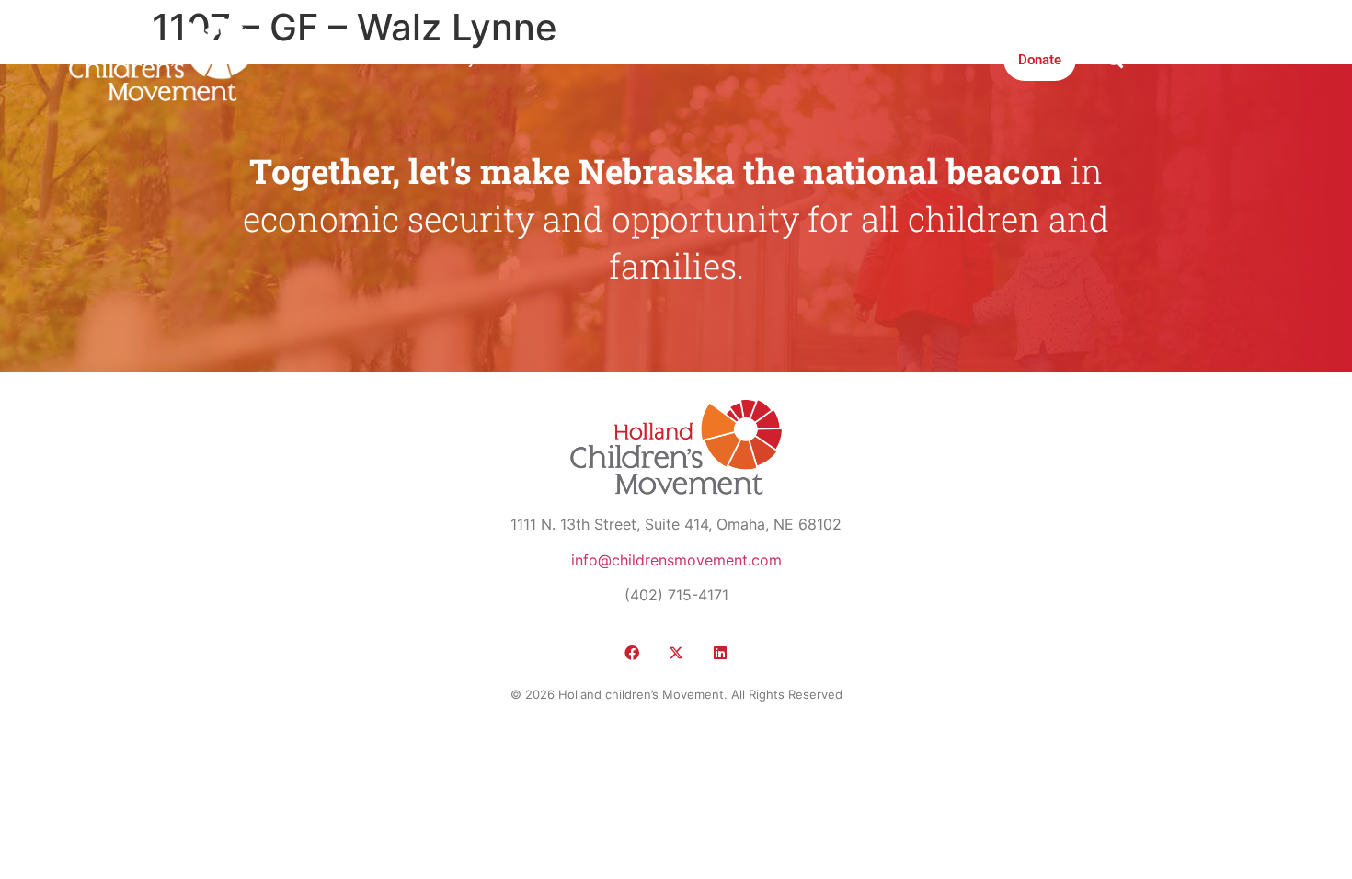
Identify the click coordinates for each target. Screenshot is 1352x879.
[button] (1114, 59)
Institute (681, 59)
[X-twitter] (676, 653)
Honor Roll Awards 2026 (913, 59)
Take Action (772, 59)
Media (607, 59)
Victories (531, 59)
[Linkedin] (720, 653)
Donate (1039, 59)
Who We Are (328, 59)
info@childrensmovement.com (676, 560)
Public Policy (435, 59)
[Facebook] (632, 653)
